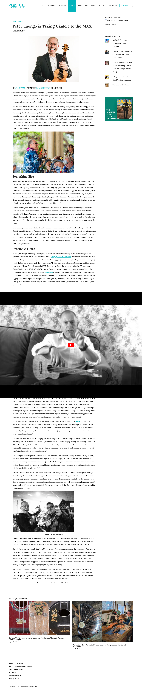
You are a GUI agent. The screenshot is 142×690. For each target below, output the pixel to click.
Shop (93, 6)
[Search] (132, 6)
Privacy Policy (14, 679)
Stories (72, 6)
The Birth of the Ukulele (121, 85)
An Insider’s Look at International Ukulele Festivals (120, 43)
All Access (113, 6)
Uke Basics (62, 6)
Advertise (12, 673)
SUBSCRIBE (124, 5)
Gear (80, 6)
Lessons (51, 6)
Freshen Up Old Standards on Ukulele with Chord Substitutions (122, 54)
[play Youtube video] (71, 345)
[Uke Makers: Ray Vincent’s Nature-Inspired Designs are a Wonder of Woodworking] (102, 621)
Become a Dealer (15, 676)
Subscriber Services (16, 663)
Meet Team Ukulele (16, 669)
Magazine (102, 6)
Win (86, 6)
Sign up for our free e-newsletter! (20, 666)
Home (43, 6)
